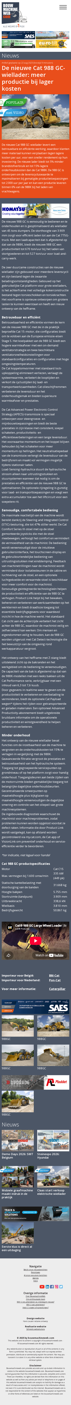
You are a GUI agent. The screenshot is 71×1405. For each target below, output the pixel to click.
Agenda (36, 1278)
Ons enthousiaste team (35, 1299)
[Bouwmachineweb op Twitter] (60, 1286)
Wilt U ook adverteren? (35, 1304)
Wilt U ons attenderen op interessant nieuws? (35, 1302)
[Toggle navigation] (63, 7)
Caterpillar (57, 989)
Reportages (35, 1272)
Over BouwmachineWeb (35, 1296)
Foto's (35, 1281)
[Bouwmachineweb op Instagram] (56, 1286)
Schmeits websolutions (35, 1329)
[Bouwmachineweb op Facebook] (51, 1286)
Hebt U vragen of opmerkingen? (36, 1307)
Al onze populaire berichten (35, 1275)
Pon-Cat (55, 980)
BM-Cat (54, 975)
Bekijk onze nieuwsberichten (35, 1269)
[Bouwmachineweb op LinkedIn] (46, 1286)
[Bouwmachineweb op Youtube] (42, 1286)
